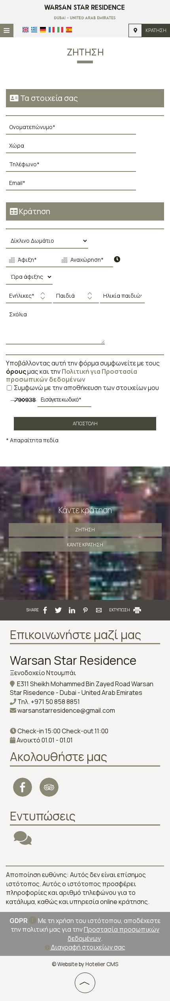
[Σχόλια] (57, 328)
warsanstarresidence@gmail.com (66, 710)
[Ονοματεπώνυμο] (75, 129)
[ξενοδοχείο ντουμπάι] (85, 11)
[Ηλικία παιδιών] (121, 298)
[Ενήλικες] (29, 298)
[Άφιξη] (31, 261)
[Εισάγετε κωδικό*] (64, 401)
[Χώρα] (75, 148)
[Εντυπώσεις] (23, 841)
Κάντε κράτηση (85, 544)
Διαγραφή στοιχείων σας (87, 947)
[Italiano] (60, 29)
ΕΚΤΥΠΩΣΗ (120, 610)
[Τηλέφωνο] (75, 166)
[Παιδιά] (76, 298)
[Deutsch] (43, 29)
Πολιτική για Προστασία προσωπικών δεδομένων (71, 375)
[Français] (52, 29)
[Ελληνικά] (34, 29)
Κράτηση (155, 30)
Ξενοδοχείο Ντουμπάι (43, 672)
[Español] (69, 29)
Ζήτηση (85, 529)
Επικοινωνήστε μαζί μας (75, 634)
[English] (25, 29)
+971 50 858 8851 (55, 701)
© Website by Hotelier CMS (85, 964)
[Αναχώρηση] (84, 261)
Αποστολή (85, 423)
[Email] (75, 185)
